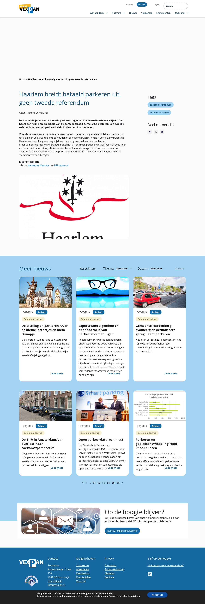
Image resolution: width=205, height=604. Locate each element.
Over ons (179, 12)
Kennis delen (83, 577)
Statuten (110, 573)
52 (99, 482)
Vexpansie (146, 12)
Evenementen (163, 12)
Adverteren (82, 569)
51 (94, 482)
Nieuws (133, 12)
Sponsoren (82, 565)
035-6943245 (55, 581)
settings (135, 596)
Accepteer (157, 594)
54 (108, 482)
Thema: (108, 268)
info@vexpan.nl (56, 585)
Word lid (141, 4)
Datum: (143, 268)
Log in (156, 4)
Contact (129, 4)
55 (113, 482)
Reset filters (88, 268)
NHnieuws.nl (61, 165)
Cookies (109, 577)
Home (22, 79)
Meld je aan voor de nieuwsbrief (166, 565)
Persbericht (82, 573)
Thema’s (116, 12)
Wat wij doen (97, 12)
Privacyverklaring (114, 569)
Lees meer (57, 373)
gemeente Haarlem (39, 165)
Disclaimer (110, 565)
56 (118, 482)
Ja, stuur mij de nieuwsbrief (122, 530)
